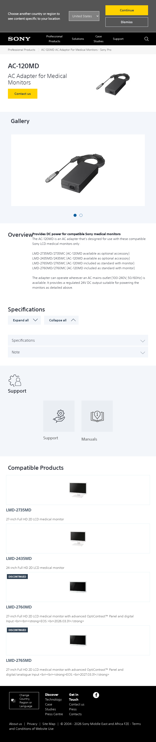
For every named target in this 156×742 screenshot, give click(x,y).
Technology (53, 699)
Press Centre (54, 714)
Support (118, 39)
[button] (78, 340)
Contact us (22, 94)
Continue (127, 10)
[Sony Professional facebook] (96, 695)
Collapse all (57, 320)
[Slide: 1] (75, 215)
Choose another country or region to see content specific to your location (34, 16)
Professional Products (54, 39)
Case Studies (99, 39)
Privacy (32, 724)
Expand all (21, 320)
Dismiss (127, 22)
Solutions (78, 39)
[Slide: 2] (80, 215)
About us (15, 724)
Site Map (48, 724)
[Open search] (146, 38)
